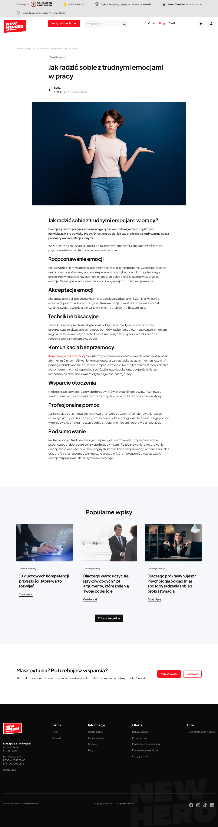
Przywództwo (139, 738)
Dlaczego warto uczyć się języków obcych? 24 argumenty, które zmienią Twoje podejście (106, 583)
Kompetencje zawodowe (145, 750)
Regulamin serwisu (125, 803)
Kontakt (56, 738)
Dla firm (173, 23)
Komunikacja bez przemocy (66, 356)
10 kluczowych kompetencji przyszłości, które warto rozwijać (44, 580)
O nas (151, 23)
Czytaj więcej (26, 594)
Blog (162, 23)
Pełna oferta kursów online (201, 731)
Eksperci (92, 744)
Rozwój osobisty (140, 731)
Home (19, 48)
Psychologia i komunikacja (146, 744)
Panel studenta (96, 738)
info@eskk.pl (9, 769)
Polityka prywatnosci (103, 803)
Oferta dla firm (95, 731)
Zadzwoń (192, 674)
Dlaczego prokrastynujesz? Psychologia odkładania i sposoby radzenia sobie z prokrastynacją (172, 583)
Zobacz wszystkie (109, 618)
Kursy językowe (140, 756)
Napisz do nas (169, 674)
